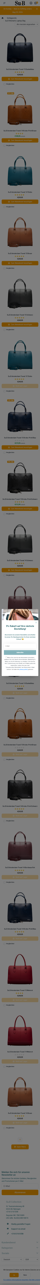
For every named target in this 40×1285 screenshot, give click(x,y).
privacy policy (23, 669)
